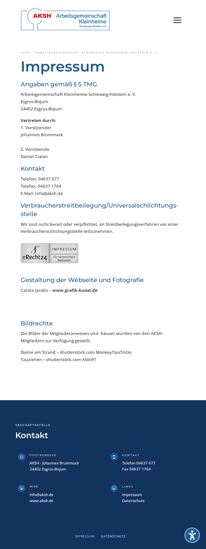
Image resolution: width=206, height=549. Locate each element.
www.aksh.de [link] (42, 500)
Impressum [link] (132, 494)
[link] (65, 19)
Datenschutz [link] (133, 500)
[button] (177, 19)
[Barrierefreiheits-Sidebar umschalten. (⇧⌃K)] (192, 535)
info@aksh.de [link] (42, 494)
